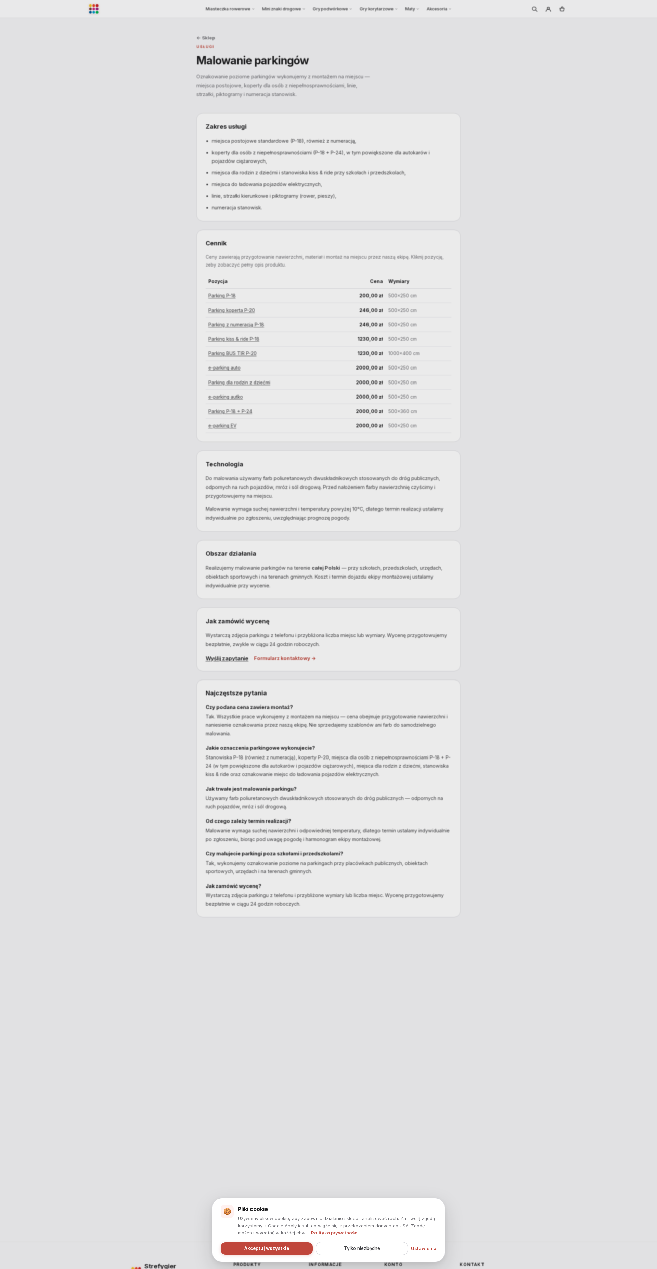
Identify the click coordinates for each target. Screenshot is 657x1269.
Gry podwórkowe (330, 8)
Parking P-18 (222, 295)
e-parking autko (225, 397)
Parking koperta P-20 (231, 310)
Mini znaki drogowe (281, 8)
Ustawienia (423, 1248)
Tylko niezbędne (362, 1248)
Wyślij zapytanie (227, 658)
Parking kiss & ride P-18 (233, 339)
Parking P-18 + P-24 (230, 411)
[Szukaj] (534, 9)
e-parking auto (224, 368)
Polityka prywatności (335, 1232)
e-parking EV (222, 425)
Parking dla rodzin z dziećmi (239, 382)
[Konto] (548, 9)
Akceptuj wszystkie (266, 1248)
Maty (410, 8)
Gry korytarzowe (377, 8)
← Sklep (205, 37)
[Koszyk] (562, 9)
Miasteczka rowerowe (228, 8)
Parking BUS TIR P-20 (232, 353)
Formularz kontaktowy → (285, 658)
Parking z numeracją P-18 (236, 324)
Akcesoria (437, 8)
